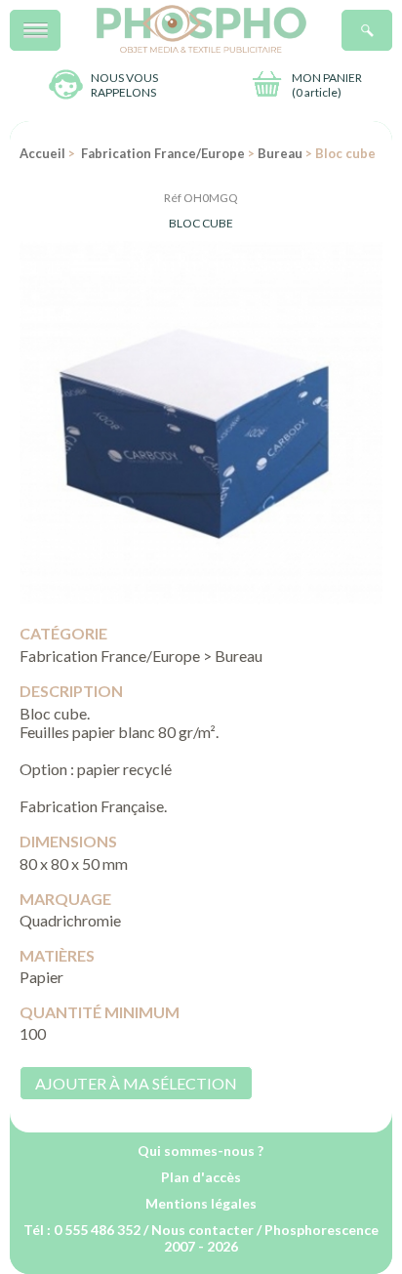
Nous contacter (202, 1229)
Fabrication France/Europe (161, 153)
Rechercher (391, 20)
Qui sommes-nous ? (200, 1150)
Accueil (42, 153)
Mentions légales (201, 1203)
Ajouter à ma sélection (136, 1083)
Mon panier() (327, 85)
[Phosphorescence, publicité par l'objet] (201, 48)
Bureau (280, 153)
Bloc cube (201, 223)
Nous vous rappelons (124, 85)
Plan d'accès (201, 1177)
